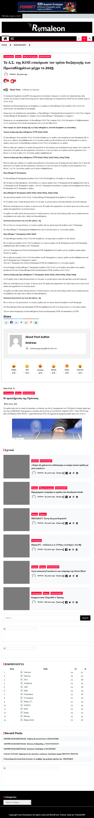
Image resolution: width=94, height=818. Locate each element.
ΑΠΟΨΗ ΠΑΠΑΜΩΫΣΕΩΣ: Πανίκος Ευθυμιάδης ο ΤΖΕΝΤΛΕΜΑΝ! (31, 744)
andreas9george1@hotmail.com (43, 348)
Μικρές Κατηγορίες (30, 56)
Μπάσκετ (43, 514)
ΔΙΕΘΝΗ (35, 461)
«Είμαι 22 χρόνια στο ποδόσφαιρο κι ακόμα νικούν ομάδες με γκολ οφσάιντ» (59, 466)
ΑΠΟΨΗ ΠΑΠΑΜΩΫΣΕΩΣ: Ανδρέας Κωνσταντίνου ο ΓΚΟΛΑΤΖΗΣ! (31, 739)
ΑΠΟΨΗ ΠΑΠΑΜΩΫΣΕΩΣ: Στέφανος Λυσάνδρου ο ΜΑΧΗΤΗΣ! (29, 749)
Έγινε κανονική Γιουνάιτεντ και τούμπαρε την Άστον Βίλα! (58, 571)
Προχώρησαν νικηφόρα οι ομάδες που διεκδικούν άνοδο (57, 492)
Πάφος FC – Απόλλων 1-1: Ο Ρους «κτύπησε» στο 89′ (56, 544)
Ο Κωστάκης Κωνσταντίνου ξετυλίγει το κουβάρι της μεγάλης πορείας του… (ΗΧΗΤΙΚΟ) (38, 759)
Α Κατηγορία (8, 56)
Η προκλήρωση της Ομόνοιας (20, 398)
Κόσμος (42, 567)
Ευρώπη (35, 567)
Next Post (7, 388)
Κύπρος (18, 56)
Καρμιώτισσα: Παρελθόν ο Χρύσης (47, 597)
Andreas (30, 342)
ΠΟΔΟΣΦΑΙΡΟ (44, 56)
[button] (79, 38)
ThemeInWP (79, 815)
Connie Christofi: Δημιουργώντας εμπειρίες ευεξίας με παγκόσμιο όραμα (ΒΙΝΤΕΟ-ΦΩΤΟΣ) (41, 754)
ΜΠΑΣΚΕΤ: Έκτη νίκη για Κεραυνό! (48, 518)
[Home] (5, 38)
